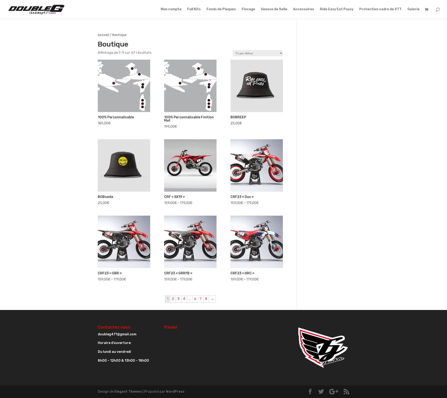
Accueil (103, 35)
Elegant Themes (128, 392)
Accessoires (303, 9)
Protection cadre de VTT (380, 9)
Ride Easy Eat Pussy (336, 9)
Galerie (413, 9)
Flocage (248, 9)
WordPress (175, 392)
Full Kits (194, 9)
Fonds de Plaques (221, 9)
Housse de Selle (274, 9)
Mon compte (171, 9)
